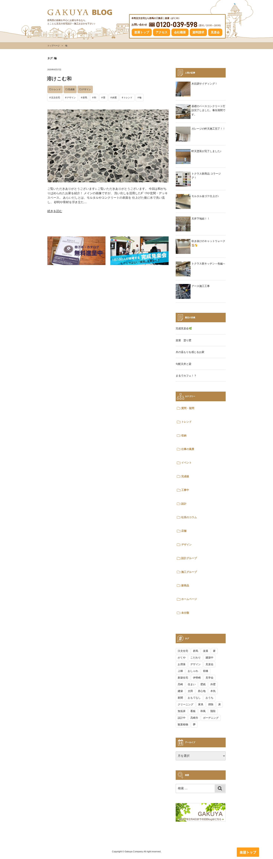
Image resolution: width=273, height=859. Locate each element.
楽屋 (205, 650)
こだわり (195, 657)
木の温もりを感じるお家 (190, 352)
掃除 (210, 704)
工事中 (185, 489)
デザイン (86, 89)
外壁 (213, 684)
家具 (200, 704)
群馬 (85, 97)
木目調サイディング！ (204, 83)
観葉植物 (183, 724)
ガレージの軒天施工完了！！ (208, 128)
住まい (192, 684)
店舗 (183, 530)
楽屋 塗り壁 (183, 340)
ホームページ (189, 599)
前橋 (205, 670)
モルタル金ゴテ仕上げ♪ (205, 196)
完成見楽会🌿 (184, 328)
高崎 (180, 684)
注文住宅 (55, 97)
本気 (213, 691)
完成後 (71, 89)
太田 (190, 691)
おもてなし (194, 697)
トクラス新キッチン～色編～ (208, 263)
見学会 (209, 677)
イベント (186, 462)
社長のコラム (189, 517)
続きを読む (54, 211)
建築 (180, 691)
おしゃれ (193, 670)
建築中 (209, 657)
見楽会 (215, 32)
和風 (203, 711)
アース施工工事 (200, 286)
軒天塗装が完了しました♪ (206, 151)
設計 (183, 503)
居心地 (202, 691)
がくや (182, 657)
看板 (193, 711)
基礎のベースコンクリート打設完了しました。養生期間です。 (208, 110)
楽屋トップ (141, 32)
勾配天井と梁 (183, 363)
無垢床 (182, 711)
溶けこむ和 (59, 78)
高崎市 (194, 717)
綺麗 (114, 97)
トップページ (53, 45)
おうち (209, 697)
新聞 (180, 697)
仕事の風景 (187, 449)
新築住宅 (183, 677)
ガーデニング (211, 717)
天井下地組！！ (200, 218)
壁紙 (203, 684)
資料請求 (198, 32)
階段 (213, 711)
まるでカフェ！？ (186, 375)
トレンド (56, 89)
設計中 (182, 717)
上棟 (180, 670)
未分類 (185, 612)
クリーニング (185, 704)
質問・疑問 (187, 408)
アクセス (162, 32)
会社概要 (180, 32)
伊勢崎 (197, 677)
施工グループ (189, 571)
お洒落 (182, 664)
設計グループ (189, 558)
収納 (183, 435)
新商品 (185, 585)
